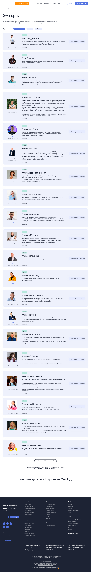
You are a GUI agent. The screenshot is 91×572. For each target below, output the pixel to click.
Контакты (5, 510)
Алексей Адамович (31, 214)
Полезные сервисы (29, 514)
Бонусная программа (29, 512)
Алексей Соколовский (32, 295)
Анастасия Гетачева (31, 423)
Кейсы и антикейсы (72, 525)
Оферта (69, 538)
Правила (26, 516)
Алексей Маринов (30, 256)
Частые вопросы (28, 527)
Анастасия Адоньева (32, 376)
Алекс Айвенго (29, 78)
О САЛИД (70, 504)
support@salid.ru (29, 547)
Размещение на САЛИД (73, 536)
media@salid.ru (71, 549)
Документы (70, 506)
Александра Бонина (31, 194)
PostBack (48, 516)
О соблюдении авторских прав (45, 561)
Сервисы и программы (73, 523)
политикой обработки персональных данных (45, 565)
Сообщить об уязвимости (8, 537)
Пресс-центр (70, 508)
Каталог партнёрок (29, 506)
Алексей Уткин (29, 315)
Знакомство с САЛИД (29, 523)
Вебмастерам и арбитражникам (75, 519)
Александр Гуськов (31, 97)
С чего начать (28, 525)
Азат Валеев (28, 58)
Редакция (70, 529)
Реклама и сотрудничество (73, 510)
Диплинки (48, 514)
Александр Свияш (30, 148)
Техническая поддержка (30, 535)
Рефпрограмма (56, 3)
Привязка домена (50, 510)
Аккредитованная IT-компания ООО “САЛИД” (45, 557)
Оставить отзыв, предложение (9, 532)
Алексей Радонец (30, 275)
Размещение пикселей (51, 512)
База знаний (27, 529)
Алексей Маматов (30, 235)
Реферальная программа (10, 505)
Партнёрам (39, 3)
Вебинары (27, 531)
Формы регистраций (50, 508)
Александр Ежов (30, 129)
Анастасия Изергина (31, 445)
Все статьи (70, 527)
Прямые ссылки (49, 506)
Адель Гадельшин (30, 38)
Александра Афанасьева (34, 173)
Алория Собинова (30, 356)
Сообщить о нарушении (8, 534)
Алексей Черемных (31, 334)
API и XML (48, 518)
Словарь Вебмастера (29, 533)
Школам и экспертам (72, 521)
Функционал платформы (30, 508)
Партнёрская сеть (28, 504)
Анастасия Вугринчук (32, 404)
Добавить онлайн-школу (9, 508)
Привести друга (28, 510)
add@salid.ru (49, 549)
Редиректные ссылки (50, 504)
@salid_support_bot (29, 549)
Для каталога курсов (50, 525)
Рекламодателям (47, 3)
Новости (69, 512)
